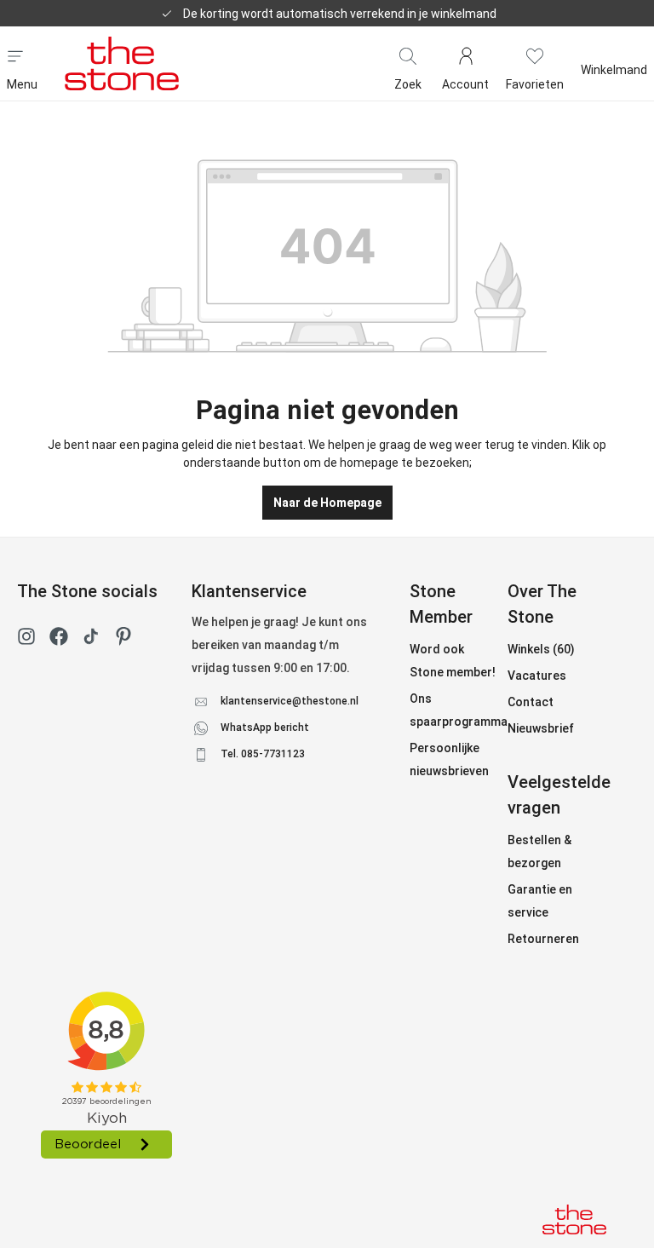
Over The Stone (542, 604)
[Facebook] (58, 640)
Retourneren (543, 939)
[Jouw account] (465, 54)
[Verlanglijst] (535, 54)
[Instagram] (26, 640)
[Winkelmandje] (614, 54)
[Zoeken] (408, 54)
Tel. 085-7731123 (263, 754)
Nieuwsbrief (541, 728)
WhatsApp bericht (265, 727)
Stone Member (441, 604)
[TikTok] (91, 640)
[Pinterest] (123, 640)
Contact (531, 702)
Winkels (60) (541, 649)
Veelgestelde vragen (559, 795)
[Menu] (15, 54)
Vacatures (537, 675)
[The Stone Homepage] (122, 63)
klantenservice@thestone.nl (290, 701)
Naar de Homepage (327, 502)
